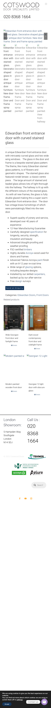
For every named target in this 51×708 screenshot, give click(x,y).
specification (36, 231)
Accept (7, 704)
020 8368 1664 (17, 16)
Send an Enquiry (14, 288)
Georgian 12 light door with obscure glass (37, 387)
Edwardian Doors (26, 295)
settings (20, 700)
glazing (29, 267)
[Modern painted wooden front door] (14, 366)
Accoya (29, 253)
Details (15, 345)
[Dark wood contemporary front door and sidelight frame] (37, 317)
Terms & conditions (27, 493)
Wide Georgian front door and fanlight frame (11, 338)
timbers (28, 249)
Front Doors (42, 295)
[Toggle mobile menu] (46, 4)
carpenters (39, 274)
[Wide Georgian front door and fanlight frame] (14, 317)
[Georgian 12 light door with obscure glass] (37, 366)
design (18, 281)
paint (40, 260)
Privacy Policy (13, 493)
